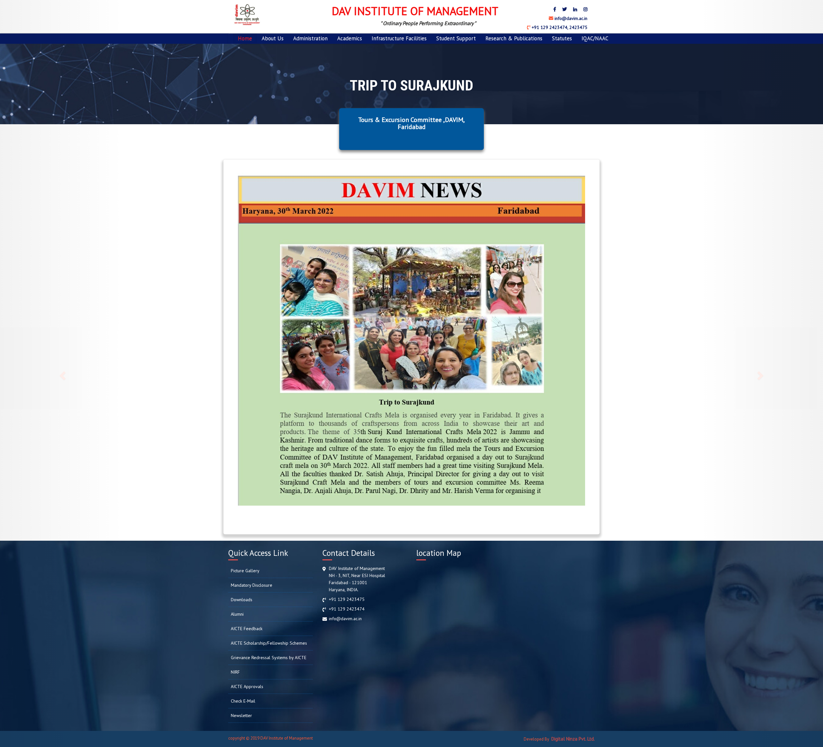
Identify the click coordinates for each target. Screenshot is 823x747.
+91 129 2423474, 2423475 (558, 27)
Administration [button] (310, 38)
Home (245, 38)
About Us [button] (273, 38)
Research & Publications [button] (513, 38)
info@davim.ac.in (570, 18)
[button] (61, 373)
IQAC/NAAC (595, 38)
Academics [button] (349, 38)
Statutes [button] (562, 38)
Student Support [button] (456, 38)
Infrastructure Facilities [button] (399, 38)
